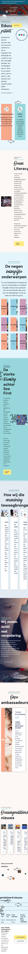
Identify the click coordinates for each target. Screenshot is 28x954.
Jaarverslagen (8, 661)
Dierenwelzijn (23, 325)
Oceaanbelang (13, 341)
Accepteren (20, 937)
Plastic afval (20, 115)
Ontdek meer (7, 472)
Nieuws (18, 18)
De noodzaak (14, 7)
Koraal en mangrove (4, 307)
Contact (17, 25)
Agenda (12, 18)
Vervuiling (13, 325)
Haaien (13, 306)
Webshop (12, 21)
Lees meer (17, 244)
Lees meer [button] (3, 950)
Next (24, 100)
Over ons (12, 11)
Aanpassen (20, 941)
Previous (20, 100)
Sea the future (13, 921)
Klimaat (4, 341)
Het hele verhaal (6, 92)
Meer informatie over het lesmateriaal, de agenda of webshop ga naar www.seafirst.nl (13, 2)
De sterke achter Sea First (9, 381)
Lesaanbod (13, 14)
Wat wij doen (3, 921)
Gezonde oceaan (22, 342)
